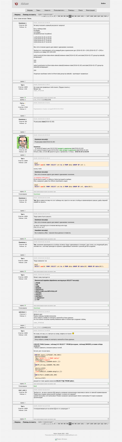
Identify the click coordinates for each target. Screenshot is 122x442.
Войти (103, 3)
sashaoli (22, 135)
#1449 (35, 242)
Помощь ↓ (71, 10)
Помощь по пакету (29, 14)
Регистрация (90, 10)
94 (62, 16)
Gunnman (22, 23)
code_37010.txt (39, 90)
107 (88, 16)
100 (78, 16)
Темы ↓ (38, 10)
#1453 (35, 330)
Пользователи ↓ (59, 10)
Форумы (30, 10)
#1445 (35, 135)
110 (98, 16)
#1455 (35, 406)
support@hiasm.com (71, 435)
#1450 (35, 258)
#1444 (35, 119)
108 (91, 16)
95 (64, 16)
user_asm (22, 390)
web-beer (22, 312)
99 (75, 16)
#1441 (35, 22)
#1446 (35, 158)
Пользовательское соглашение (54, 435)
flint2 (35, 386)
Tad (22, 85)
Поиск (81, 10)
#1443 (35, 102)
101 (82, 16)
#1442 (35, 84)
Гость (29, 18)
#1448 (35, 213)
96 (67, 16)
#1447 (35, 197)
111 (102, 16)
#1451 (35, 274)
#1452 (35, 311)
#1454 (35, 389)
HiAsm (24, 3)
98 (73, 16)
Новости (47, 10)
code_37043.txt (39, 323)
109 (95, 16)
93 (59, 16)
